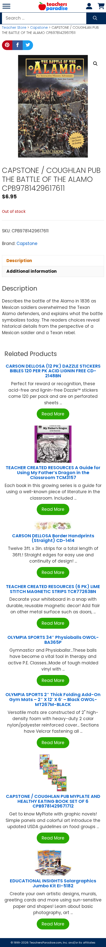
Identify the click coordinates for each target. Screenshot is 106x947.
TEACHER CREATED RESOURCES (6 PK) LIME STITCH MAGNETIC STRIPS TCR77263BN (53, 589)
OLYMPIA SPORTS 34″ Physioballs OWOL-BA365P (53, 639)
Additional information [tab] (31, 271)
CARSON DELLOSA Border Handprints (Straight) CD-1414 (53, 538)
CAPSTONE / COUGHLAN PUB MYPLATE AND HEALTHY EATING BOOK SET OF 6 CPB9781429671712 (53, 801)
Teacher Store (14, 27)
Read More (53, 414)
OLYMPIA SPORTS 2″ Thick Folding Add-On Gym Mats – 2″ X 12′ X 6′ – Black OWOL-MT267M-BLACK (53, 699)
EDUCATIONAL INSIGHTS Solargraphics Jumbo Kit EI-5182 (53, 883)
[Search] (95, 18)
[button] (95, 63)
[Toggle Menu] (6, 6)
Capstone (39, 27)
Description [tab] (19, 261)
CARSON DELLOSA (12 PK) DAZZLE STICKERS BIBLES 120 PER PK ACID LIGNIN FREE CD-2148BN (53, 371)
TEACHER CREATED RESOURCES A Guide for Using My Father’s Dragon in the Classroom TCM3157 (53, 472)
